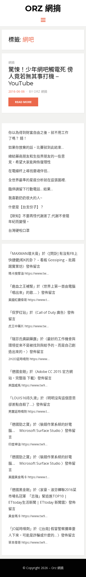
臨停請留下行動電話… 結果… (30, 189)
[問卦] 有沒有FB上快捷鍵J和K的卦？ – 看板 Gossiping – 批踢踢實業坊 (43, 260)
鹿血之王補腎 (22, 286)
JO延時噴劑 (21, 528)
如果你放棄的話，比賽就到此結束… (36, 147)
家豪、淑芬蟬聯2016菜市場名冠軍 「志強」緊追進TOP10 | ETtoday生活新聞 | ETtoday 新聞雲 (42, 496)
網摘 (11, 62)
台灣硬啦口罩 (19, 230)
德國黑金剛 (21, 489)
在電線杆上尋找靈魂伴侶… (29, 170)
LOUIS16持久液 (24, 398)
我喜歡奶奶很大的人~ (25, 197)
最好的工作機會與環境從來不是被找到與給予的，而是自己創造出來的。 (41, 345)
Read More (23, 102)
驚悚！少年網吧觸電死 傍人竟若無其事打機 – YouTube (40, 76)
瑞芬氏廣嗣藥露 (24, 338)
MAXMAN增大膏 (25, 253)
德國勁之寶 (21, 424)
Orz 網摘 (43, 8)
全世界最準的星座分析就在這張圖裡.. (37, 179)
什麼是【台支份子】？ (26, 207)
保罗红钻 (19, 312)
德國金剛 (19, 371)
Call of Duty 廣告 (50, 312)
